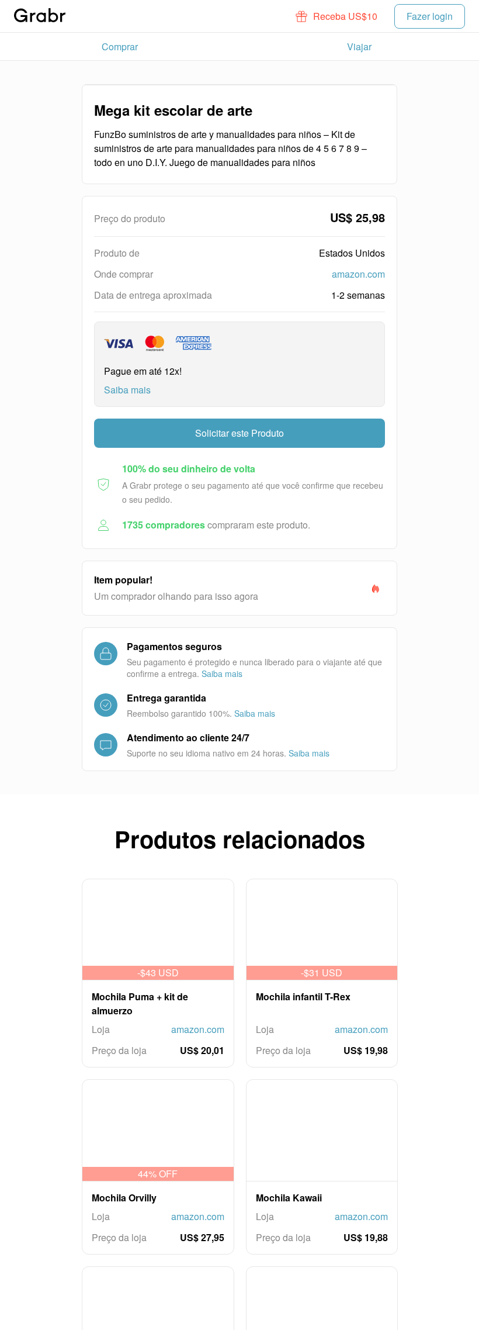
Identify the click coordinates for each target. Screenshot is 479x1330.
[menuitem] (119, 47)
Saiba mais (127, 389)
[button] (337, 16)
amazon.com (358, 274)
